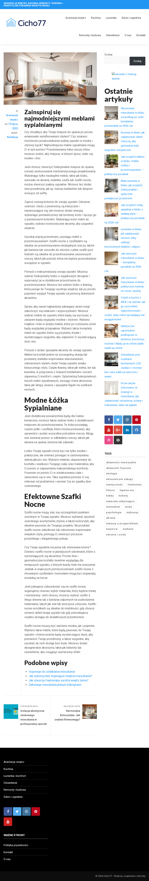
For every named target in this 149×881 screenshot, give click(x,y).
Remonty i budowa (90, 35)
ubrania (110, 517)
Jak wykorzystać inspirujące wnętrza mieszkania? (60, 676)
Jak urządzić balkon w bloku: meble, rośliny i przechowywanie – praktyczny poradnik (124, 165)
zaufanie (128, 529)
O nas (128, 35)
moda (128, 506)
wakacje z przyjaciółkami (122, 523)
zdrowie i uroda (116, 534)
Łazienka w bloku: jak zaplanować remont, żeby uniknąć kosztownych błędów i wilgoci (123, 238)
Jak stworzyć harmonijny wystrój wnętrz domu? (58, 680)
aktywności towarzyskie (121, 462)
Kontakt (140, 35)
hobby (110, 495)
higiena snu (127, 490)
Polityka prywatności (16, 845)
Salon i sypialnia (131, 17)
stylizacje (132, 512)
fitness (110, 490)
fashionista (135, 484)
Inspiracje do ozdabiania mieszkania (52, 671)
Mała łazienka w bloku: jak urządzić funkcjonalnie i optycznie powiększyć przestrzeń (123, 189)
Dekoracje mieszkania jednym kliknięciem (55, 684)
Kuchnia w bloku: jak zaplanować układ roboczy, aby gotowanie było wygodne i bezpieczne (124, 141)
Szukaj (108, 54)
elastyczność (114, 484)
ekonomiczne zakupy (119, 479)
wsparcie (112, 529)
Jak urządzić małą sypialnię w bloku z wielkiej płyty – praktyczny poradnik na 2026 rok (124, 213)
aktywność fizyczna (118, 468)
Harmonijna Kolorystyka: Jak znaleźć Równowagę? (67, 715)
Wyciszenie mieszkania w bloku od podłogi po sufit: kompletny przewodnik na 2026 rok (124, 117)
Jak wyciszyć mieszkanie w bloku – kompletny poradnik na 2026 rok (124, 262)
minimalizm (113, 506)
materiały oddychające (120, 501)
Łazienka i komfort (15, 776)
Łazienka (111, 17)
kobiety (123, 495)
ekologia (111, 473)
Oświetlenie (113, 35)
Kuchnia (96, 17)
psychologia (113, 512)
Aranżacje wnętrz (75, 17)
